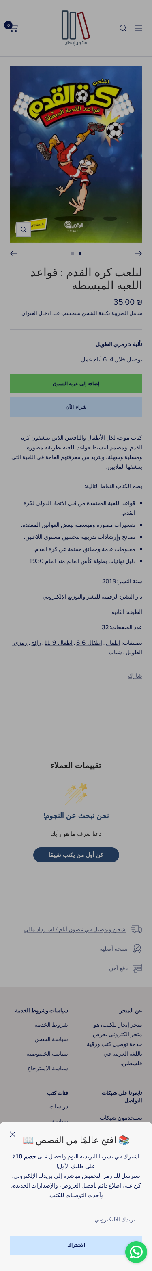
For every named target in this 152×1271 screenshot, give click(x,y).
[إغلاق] (12, 1134)
